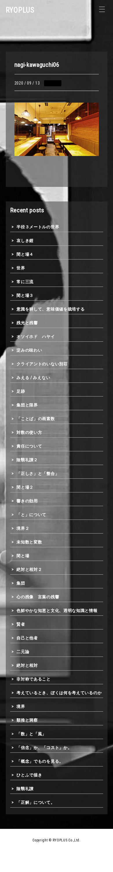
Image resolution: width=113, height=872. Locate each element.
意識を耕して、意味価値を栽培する (51, 309)
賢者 (21, 624)
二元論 (23, 651)
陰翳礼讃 (25, 788)
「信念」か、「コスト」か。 (44, 747)
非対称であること (34, 679)
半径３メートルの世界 (38, 226)
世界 (21, 268)
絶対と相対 (27, 665)
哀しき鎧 (25, 240)
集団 (21, 583)
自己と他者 (27, 638)
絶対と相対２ (29, 569)
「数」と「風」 (31, 733)
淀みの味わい (29, 350)
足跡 (21, 391)
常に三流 (25, 281)
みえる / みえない (33, 377)
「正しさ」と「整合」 (38, 473)
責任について (29, 446)
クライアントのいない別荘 (42, 364)
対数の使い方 (29, 432)
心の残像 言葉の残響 (38, 596)
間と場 (23, 555)
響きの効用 (27, 501)
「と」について (31, 514)
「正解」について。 (36, 802)
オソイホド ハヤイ (36, 336)
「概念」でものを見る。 (40, 761)
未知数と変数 (29, 542)
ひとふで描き (29, 775)
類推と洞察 (27, 720)
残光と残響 (27, 322)
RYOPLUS (20, 10)
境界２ (23, 528)
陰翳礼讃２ (27, 459)
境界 (21, 706)
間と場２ (25, 487)
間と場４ (25, 254)
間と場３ (25, 295)
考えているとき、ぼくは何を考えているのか (59, 692)
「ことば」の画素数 (36, 418)
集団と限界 (27, 405)
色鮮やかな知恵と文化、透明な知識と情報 (57, 610)
